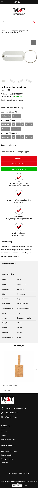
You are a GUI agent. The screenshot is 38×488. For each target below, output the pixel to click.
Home (3, 31)
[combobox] (16, 22)
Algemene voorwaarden (9, 451)
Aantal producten (8, 145)
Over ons (4, 432)
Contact (3, 436)
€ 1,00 (7, 390)
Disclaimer (4, 463)
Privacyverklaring (7, 459)
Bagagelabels (22, 31)
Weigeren (25, 485)
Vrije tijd (13, 31)
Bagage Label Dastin (10, 386)
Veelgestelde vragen (8, 439)
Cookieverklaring (6, 455)
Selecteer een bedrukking (12, 107)
